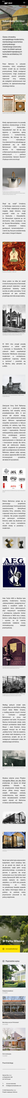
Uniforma (14, 1092)
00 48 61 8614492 (11, 1083)
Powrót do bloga (7, 1063)
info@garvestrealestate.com (13, 1085)
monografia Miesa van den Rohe (14, 780)
